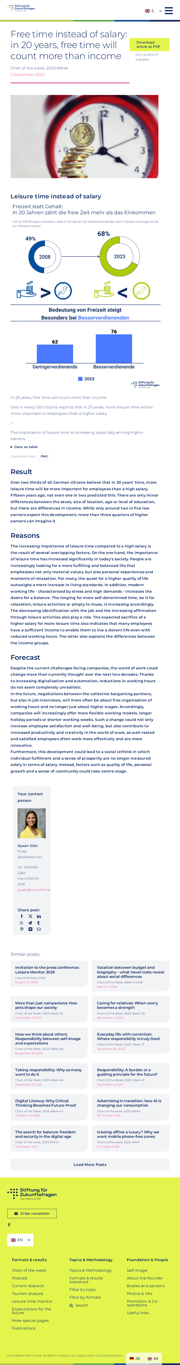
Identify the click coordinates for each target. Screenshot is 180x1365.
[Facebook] (22, 916)
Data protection (110, 1355)
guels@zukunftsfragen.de (39, 890)
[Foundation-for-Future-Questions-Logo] (21, 6)
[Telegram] (30, 923)
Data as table (26, 447)
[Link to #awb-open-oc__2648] (169, 10)
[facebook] (9, 1225)
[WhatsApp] (22, 923)
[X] (30, 916)
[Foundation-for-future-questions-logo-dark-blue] (31, 1190)
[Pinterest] (22, 929)
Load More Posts (90, 1164)
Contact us (65, 1355)
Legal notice (85, 1355)
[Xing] (30, 929)
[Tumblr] (38, 923)
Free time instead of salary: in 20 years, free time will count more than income (69, 45)
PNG (44, 456)
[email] (39, 929)
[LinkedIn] (39, 916)
